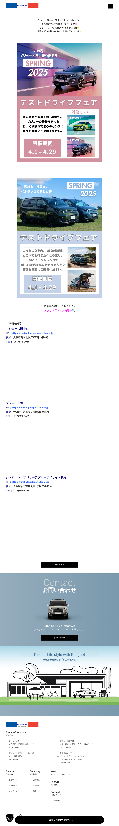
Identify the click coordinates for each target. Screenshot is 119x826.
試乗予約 (57, 801)
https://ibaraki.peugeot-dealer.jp (30, 407)
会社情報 (36, 785)
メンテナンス (14, 791)
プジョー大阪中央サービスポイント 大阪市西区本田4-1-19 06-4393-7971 (23, 756)
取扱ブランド (14, 780)
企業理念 (36, 780)
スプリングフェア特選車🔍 (59, 310)
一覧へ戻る (59, 564)
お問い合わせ (59, 637)
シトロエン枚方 (66, 753)
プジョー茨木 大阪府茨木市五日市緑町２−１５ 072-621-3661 (21, 744)
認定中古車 (13, 785)
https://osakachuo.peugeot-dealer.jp (32, 333)
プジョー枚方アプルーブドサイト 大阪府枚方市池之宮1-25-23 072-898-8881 (73, 759)
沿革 (34, 791)
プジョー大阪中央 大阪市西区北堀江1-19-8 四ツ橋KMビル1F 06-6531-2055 (76, 744)
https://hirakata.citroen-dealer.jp (30, 482)
